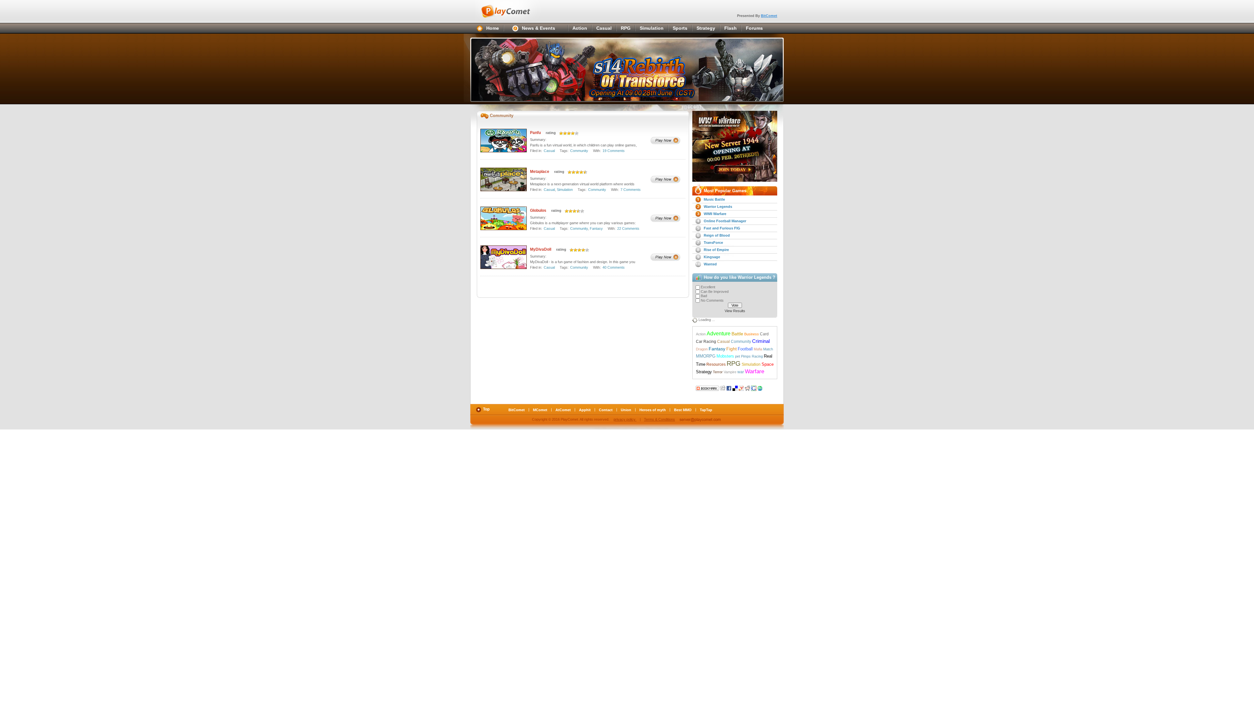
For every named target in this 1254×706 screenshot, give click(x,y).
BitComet (769, 16)
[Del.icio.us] (735, 388)
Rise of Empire (716, 250)
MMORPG (705, 356)
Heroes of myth (652, 410)
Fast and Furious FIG (722, 228)
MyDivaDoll (540, 249)
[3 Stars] (569, 133)
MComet (540, 410)
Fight (731, 348)
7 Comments (630, 190)
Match (768, 349)
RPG (626, 28)
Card (764, 334)
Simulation (652, 28)
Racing (757, 356)
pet (737, 356)
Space (768, 364)
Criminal (761, 341)
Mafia (758, 349)
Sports (680, 28)
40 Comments (614, 267)
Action (579, 28)
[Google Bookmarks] (753, 388)
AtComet (563, 410)
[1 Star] (561, 133)
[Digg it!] (707, 388)
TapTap (706, 410)
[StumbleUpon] (760, 388)
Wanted (710, 264)
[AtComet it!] (766, 388)
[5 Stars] (577, 133)
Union (626, 410)
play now (665, 140)
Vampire (730, 372)
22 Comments (628, 228)
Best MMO (683, 410)
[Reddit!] (747, 388)
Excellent (708, 287)
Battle (737, 333)
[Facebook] (729, 388)
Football (745, 348)
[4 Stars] (573, 133)
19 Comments (614, 151)
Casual (604, 28)
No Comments (712, 300)
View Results (735, 311)
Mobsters (725, 356)
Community (579, 151)
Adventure (719, 333)
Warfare (754, 371)
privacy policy (625, 419)
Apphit (585, 410)
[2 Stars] (565, 133)
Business (751, 334)
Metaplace (539, 171)
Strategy (706, 28)
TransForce (713, 242)
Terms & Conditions (659, 419)
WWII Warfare (715, 214)
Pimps (746, 356)
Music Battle (714, 199)
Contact (606, 410)
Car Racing (706, 341)
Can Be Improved (715, 292)
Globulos (538, 210)
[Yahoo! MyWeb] (741, 388)
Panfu (535, 132)
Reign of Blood (717, 235)
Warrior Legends (718, 207)
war (740, 372)
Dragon (702, 349)
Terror (718, 372)
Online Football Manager (725, 221)
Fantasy (596, 228)
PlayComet (512, 10)
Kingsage (712, 257)
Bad (704, 296)
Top (486, 409)
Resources (716, 364)
